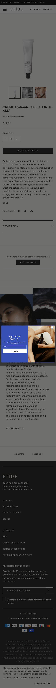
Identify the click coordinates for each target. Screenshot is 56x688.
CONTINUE (15, 351)
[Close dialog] (53, 327)
